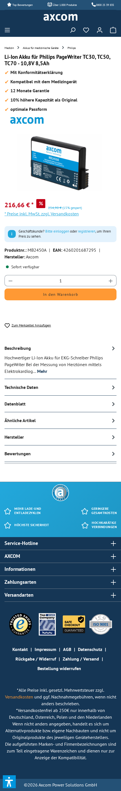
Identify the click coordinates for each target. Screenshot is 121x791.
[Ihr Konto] (99, 29)
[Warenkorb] (111, 29)
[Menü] (9, 29)
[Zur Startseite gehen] (60, 17)
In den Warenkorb (60, 294)
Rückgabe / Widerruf (35, 659)
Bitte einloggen (57, 231)
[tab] (60, 359)
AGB (67, 649)
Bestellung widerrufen (59, 668)
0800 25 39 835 (105, 5)
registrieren (86, 231)
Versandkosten (19, 697)
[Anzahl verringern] (10, 280)
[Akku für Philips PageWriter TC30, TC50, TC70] (60, 163)
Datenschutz (90, 649)
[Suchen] (72, 29)
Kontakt (20, 649)
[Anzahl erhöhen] (111, 280)
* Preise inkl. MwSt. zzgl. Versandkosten (42, 214)
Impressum (45, 649)
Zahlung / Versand (81, 659)
